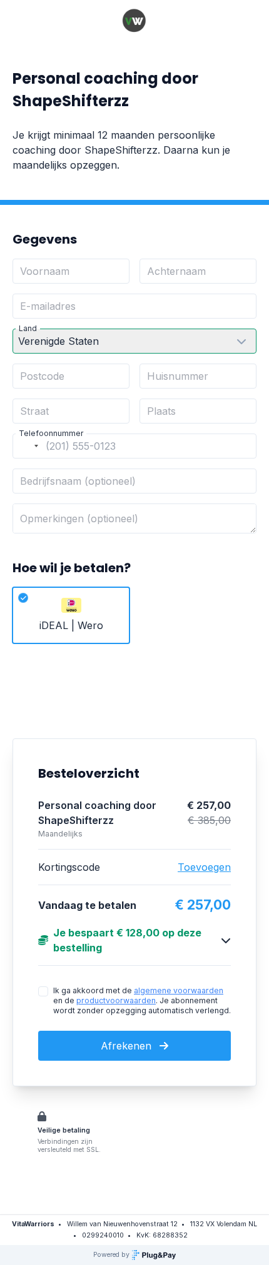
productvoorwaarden (116, 1000)
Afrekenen (128, 1045)
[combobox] (27, 446)
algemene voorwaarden (178, 990)
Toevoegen (204, 867)
